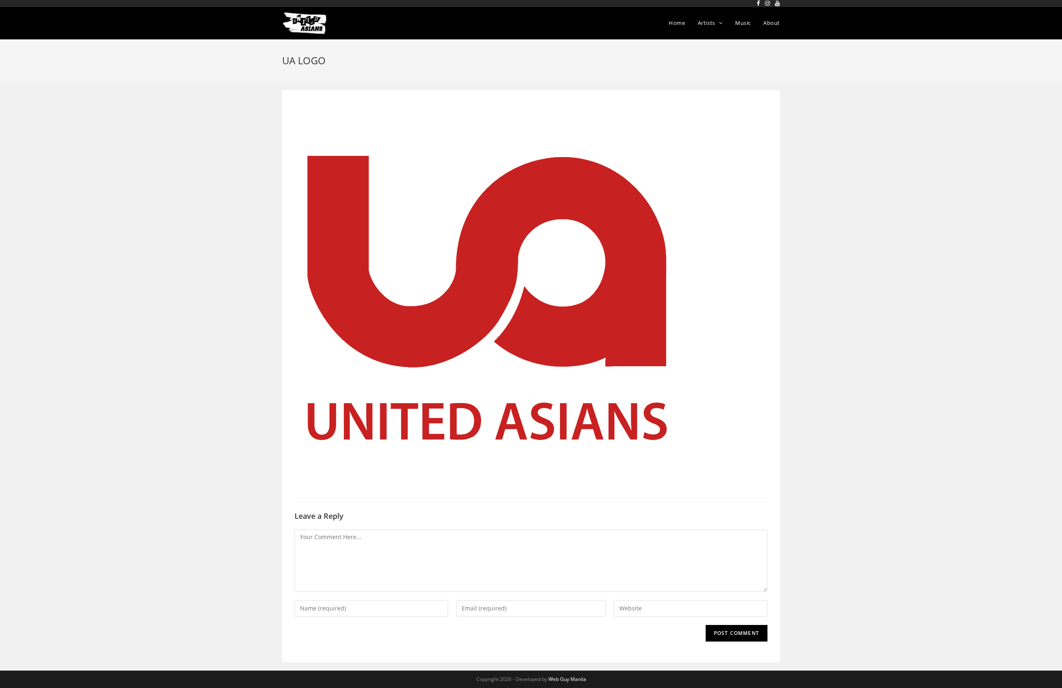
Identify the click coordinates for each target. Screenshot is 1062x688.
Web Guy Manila (567, 679)
